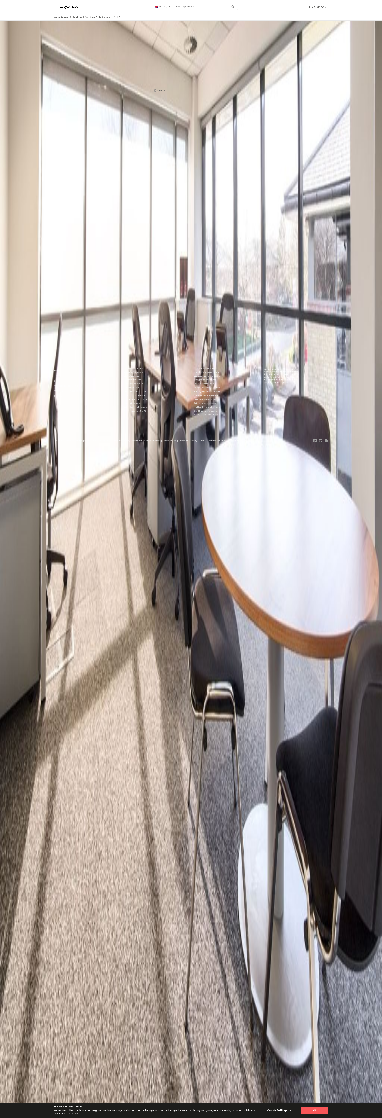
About (202, 440)
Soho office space (132, 387)
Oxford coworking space (205, 403)
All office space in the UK (135, 411)
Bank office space (132, 376)
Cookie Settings (152, 440)
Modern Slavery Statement (128, 440)
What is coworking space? (67, 390)
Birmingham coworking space (208, 391)
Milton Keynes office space (136, 407)
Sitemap (58, 396)
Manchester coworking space (207, 372)
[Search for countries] (158, 7)
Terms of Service (73, 440)
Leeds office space (132, 403)
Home (57, 370)
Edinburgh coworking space (207, 376)
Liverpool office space (134, 380)
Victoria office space (133, 383)
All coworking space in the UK (207, 414)
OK (315, 1110)
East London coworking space (207, 407)
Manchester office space (135, 391)
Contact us (60, 375)
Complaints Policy (187, 440)
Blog (56, 380)
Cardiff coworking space (205, 411)
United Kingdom (61, 17)
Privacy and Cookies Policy (98, 440)
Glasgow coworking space (206, 380)
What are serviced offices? (68, 385)
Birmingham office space (135, 399)
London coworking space (205, 368)
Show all (161, 90)
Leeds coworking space (204, 383)
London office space (133, 368)
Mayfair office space (133, 372)
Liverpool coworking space (206, 399)
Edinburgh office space (134, 395)
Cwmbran (77, 17)
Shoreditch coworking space (207, 387)
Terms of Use (169, 440)
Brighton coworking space (206, 395)
